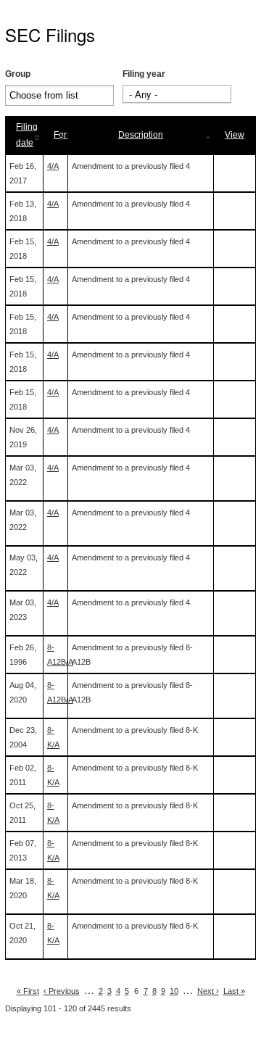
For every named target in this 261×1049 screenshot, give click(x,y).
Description (140, 135)
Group (17, 74)
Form (64, 135)
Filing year (144, 74)
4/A (53, 166)
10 (174, 991)
